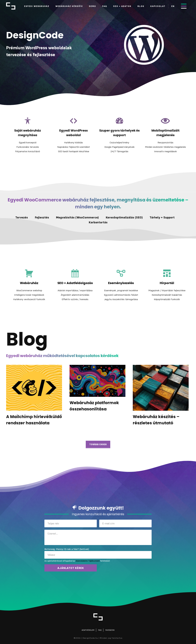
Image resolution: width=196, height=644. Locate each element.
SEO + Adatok (122, 6)
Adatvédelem (88, 630)
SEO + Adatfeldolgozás (75, 283)
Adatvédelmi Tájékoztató (88, 560)
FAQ (104, 6)
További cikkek (98, 444)
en (173, 6)
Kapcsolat (157, 6)
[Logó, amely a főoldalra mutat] (98, 616)
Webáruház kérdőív (69, 6)
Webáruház (29, 283)
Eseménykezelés (121, 283)
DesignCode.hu (10, 5)
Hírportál (167, 283)
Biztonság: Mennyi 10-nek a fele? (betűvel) (66, 549)
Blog (141, 6)
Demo (92, 6)
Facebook (110, 630)
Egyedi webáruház (36, 6)
